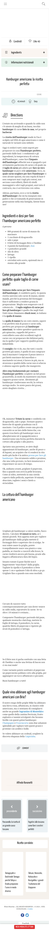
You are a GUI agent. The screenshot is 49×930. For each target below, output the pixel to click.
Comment (25, 748)
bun (33, 246)
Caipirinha (30, 736)
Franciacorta (22, 723)
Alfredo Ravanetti (24, 782)
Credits (30, 909)
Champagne (8, 723)
